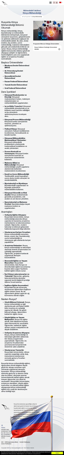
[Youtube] (57, 2)
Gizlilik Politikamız (25, 442)
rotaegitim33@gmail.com (37, 429)
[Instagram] (54, 2)
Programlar (28, 16)
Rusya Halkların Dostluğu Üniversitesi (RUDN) (45, 48)
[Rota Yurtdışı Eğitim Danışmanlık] (4, 3)
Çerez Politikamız (6, 443)
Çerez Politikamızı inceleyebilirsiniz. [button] (32, 453)
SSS (2, 442)
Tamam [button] (57, 453)
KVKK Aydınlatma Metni (11, 442)
